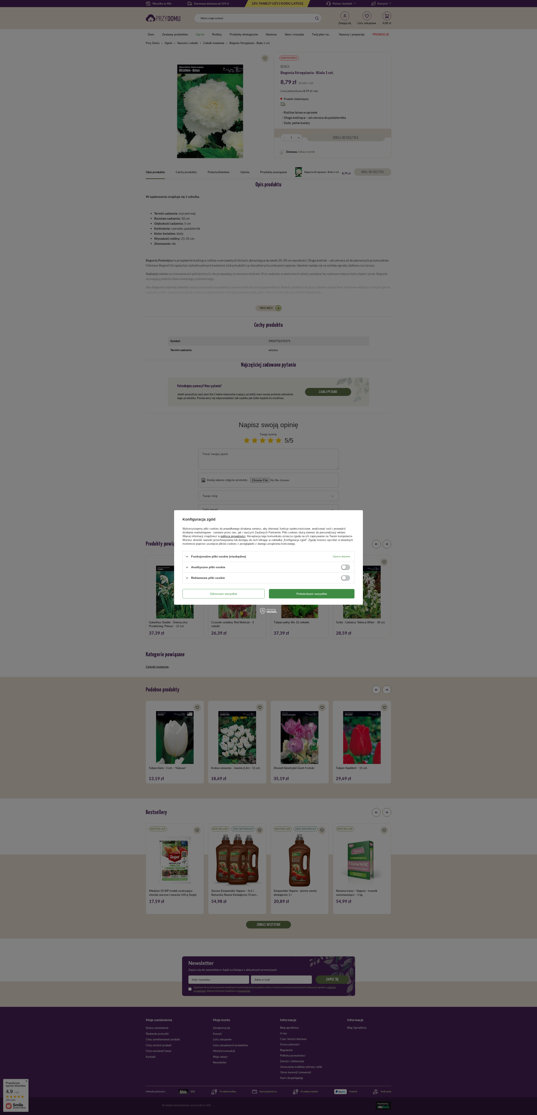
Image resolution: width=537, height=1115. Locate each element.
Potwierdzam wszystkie (311, 593)
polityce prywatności (233, 536)
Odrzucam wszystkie (223, 593)
